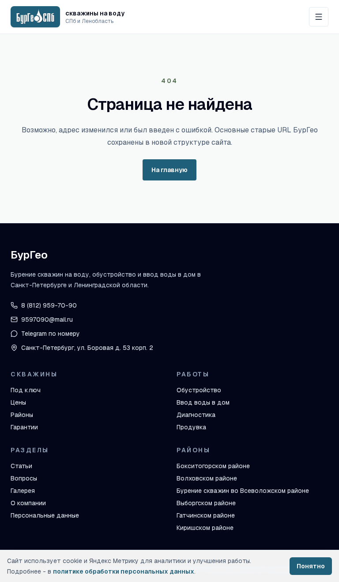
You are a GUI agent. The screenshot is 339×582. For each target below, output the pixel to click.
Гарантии (24, 427)
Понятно (311, 566)
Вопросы (24, 478)
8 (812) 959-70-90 (49, 305)
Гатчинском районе (206, 515)
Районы (22, 415)
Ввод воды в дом (203, 402)
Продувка (191, 427)
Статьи (21, 466)
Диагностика (196, 415)
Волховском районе (207, 478)
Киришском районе (205, 528)
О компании (28, 503)
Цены (18, 402)
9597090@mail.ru (47, 319)
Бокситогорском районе (213, 466)
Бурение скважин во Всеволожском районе (243, 491)
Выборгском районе (206, 503)
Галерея (23, 491)
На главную (169, 170)
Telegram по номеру (50, 334)
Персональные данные (45, 515)
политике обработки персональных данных (123, 571)
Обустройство (199, 390)
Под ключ (26, 390)
